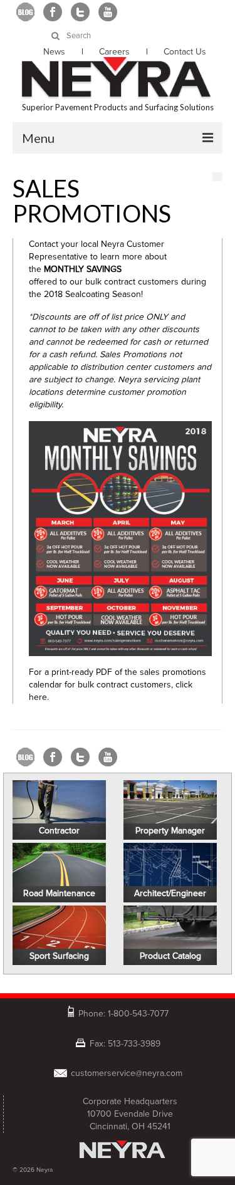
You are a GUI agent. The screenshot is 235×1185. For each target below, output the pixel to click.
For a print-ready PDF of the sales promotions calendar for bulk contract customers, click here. (117, 684)
